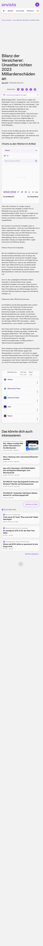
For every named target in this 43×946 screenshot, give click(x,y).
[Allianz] (5, 379)
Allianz (10, 379)
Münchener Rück (14, 388)
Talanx (10, 416)
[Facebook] (22, 89)
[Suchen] (36, 161)
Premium (30, 11)
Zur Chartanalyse (32, 196)
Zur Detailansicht (8, 196)
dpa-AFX (5, 83)
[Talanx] (5, 416)
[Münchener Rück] (5, 388)
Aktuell (10, 11)
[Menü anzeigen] (4, 11)
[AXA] (5, 406)
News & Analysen (7, 20)
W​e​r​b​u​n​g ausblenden (28, 36)
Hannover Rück (13, 398)
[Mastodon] (18, 89)
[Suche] (38, 11)
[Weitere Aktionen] (37, 382)
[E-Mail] (35, 89)
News (14, 20)
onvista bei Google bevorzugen (16, 95)
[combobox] (20, 161)
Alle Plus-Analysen (31, 554)
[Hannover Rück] (5, 397)
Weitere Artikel (31, 504)
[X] (31, 89)
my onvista (20, 11)
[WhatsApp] (26, 89)
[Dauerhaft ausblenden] (38, 94)
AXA (9, 407)
